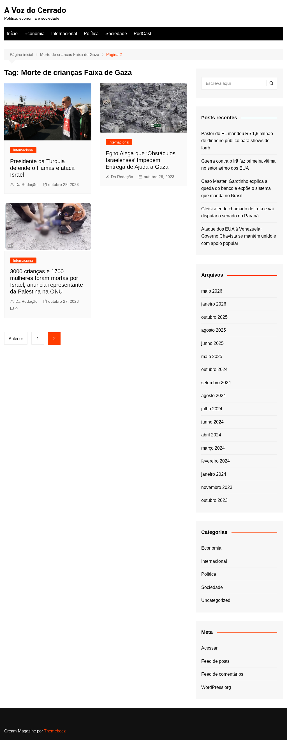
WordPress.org (216, 687)
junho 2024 (212, 422)
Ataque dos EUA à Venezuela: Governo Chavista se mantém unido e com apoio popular (238, 236)
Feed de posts (215, 661)
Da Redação (26, 184)
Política (91, 33)
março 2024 (213, 448)
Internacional (64, 33)
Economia (34, 33)
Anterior (16, 338)
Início (12, 33)
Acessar (209, 648)
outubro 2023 (214, 500)
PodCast (142, 33)
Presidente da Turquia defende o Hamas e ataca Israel (42, 168)
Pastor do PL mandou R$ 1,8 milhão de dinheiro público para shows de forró (237, 140)
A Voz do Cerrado (35, 10)
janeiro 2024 (213, 474)
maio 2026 (211, 291)
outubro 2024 (214, 369)
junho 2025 (212, 343)
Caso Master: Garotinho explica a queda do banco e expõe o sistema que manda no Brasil (236, 188)
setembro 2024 (216, 382)
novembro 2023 (216, 487)
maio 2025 (211, 356)
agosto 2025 (213, 330)
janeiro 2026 (213, 304)
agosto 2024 (213, 395)
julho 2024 (211, 408)
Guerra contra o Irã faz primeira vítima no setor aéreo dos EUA (238, 165)
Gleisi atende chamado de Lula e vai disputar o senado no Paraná (237, 212)
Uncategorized (215, 600)
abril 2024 (211, 434)
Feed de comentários (222, 674)
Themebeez (55, 730)
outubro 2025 (214, 317)
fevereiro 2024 (215, 461)
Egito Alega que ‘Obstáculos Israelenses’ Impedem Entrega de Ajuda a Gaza (140, 160)
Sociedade (116, 33)
